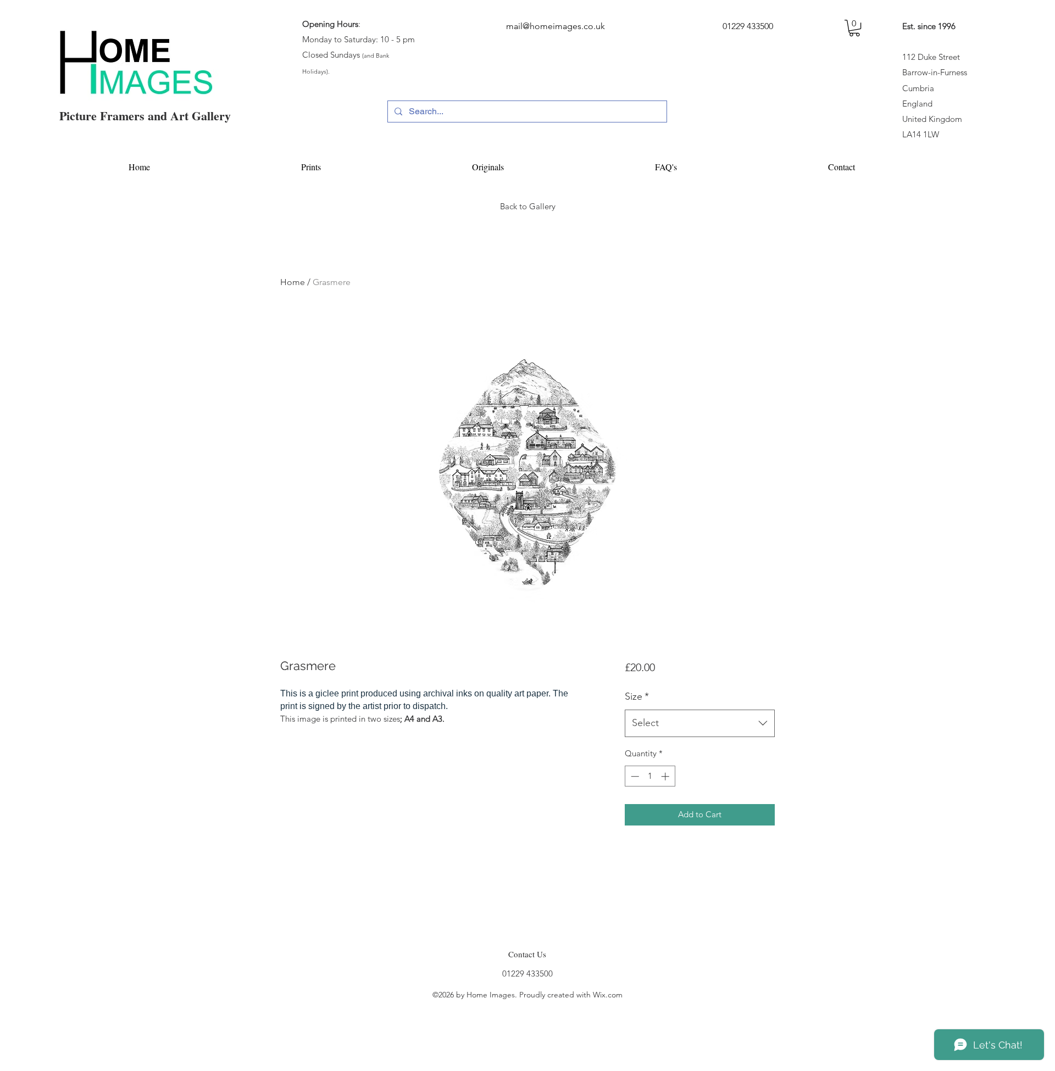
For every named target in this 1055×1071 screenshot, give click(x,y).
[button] (854, 28)
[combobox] (700, 723)
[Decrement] (633, 776)
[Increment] (666, 776)
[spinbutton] (650, 776)
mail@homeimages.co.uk (555, 26)
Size (637, 696)
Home (292, 282)
